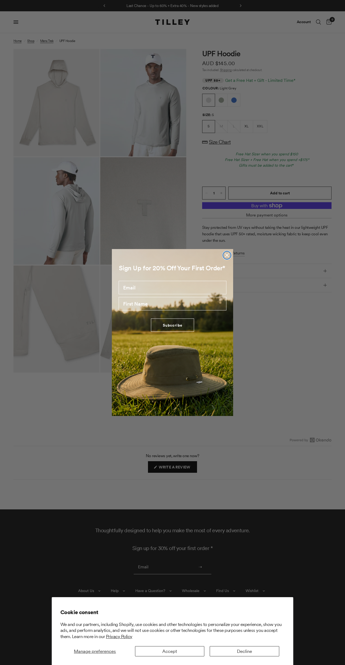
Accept (169, 651)
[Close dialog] (227, 255)
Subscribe (172, 325)
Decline (244, 651)
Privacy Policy (119, 636)
